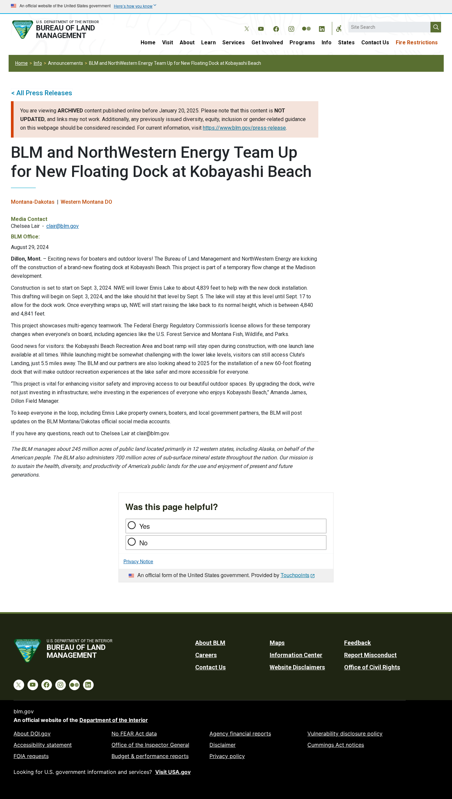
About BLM (210, 642)
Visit (167, 42)
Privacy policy (227, 756)
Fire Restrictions (417, 42)
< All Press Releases (41, 93)
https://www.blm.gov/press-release (244, 128)
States (346, 42)
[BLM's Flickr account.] (306, 24)
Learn (208, 42)
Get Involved (267, 42)
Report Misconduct (370, 655)
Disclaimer (222, 744)
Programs (302, 42)
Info (327, 42)
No (143, 542)
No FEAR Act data (134, 733)
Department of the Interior (113, 720)
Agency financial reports (240, 733)
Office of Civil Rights (372, 667)
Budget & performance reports (150, 756)
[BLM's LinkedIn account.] (321, 27)
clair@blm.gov (62, 226)
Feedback (357, 642)
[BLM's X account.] (245, 24)
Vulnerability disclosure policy (345, 733)
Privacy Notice (138, 561)
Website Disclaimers (297, 667)
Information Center (296, 655)
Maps (277, 642)
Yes (144, 526)
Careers (206, 655)
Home (148, 42)
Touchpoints (295, 575)
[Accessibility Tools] (338, 28)
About (187, 42)
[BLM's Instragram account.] (291, 27)
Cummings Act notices (335, 744)
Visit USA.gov (173, 772)
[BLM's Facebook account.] (276, 27)
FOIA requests (31, 756)
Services (233, 42)
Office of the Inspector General (150, 744)
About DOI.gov (32, 733)
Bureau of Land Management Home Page (63, 29)
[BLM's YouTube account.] (260, 27)
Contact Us (375, 42)
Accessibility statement (43, 744)
